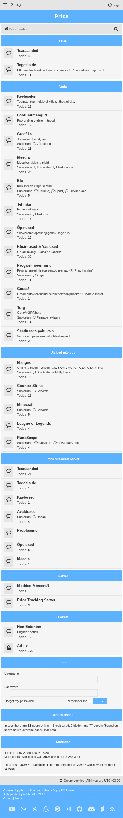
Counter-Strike (30, 386)
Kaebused (26, 497)
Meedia (23, 157)
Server (63, 576)
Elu (20, 181)
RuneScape (27, 438)
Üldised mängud (63, 352)
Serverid (42, 391)
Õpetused (25, 228)
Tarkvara (43, 214)
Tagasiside (26, 65)
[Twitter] (34, 809)
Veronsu (10, 769)
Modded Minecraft (33, 586)
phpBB (24, 790)
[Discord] (91, 809)
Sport (59, 191)
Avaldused (26, 511)
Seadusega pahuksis (35, 331)
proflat (14, 794)
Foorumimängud (32, 115)
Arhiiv (22, 645)
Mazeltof (31, 794)
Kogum (41, 275)
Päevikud (44, 442)
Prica (63, 40)
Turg (21, 307)
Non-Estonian (29, 627)
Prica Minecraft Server (63, 459)
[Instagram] (68, 809)
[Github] (79, 809)
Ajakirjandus (66, 167)
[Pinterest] (57, 809)
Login (63, 662)
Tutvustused (77, 191)
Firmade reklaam (48, 317)
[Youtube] (12, 809)
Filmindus (44, 167)
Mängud (24, 362)
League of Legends (34, 423)
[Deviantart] (102, 809)
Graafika (24, 134)
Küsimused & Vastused (37, 246)
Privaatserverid (67, 442)
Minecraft (25, 404)
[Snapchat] (46, 809)
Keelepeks (26, 96)
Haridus (43, 191)
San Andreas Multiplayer (53, 372)
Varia (63, 86)
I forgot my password (19, 701)
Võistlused (44, 143)
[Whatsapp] (23, 809)
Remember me (77, 701)
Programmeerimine (34, 265)
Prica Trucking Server (36, 600)
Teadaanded (27, 50)
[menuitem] (15, 5)
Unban (41, 517)
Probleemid (27, 530)
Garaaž (23, 289)
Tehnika (24, 204)
